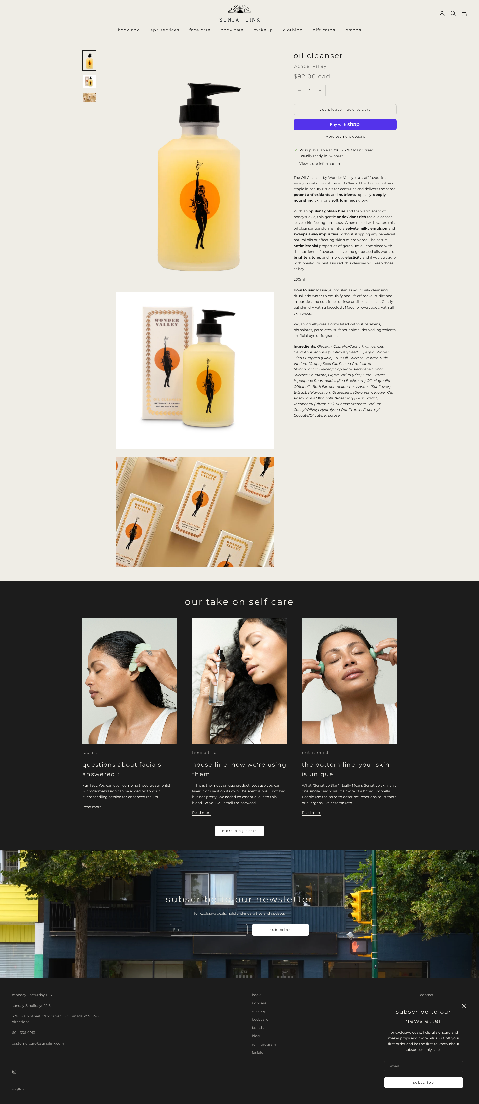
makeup (259, 1011)
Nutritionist (315, 752)
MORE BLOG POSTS (239, 831)
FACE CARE (200, 30)
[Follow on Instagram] (14, 1071)
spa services (165, 30)
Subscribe (423, 1082)
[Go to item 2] (89, 82)
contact (427, 995)
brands (258, 1027)
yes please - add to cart (345, 109)
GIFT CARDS (324, 30)
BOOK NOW (129, 30)
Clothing (293, 30)
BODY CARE (232, 30)
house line (204, 752)
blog (256, 1036)
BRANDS (353, 30)
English (18, 1089)
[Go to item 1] (89, 60)
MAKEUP (263, 30)
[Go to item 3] (89, 97)
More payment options (345, 136)
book (256, 995)
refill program (264, 1044)
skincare (259, 1003)
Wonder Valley (310, 66)
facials (89, 752)
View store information (319, 164)
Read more (92, 807)
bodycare (260, 1019)
